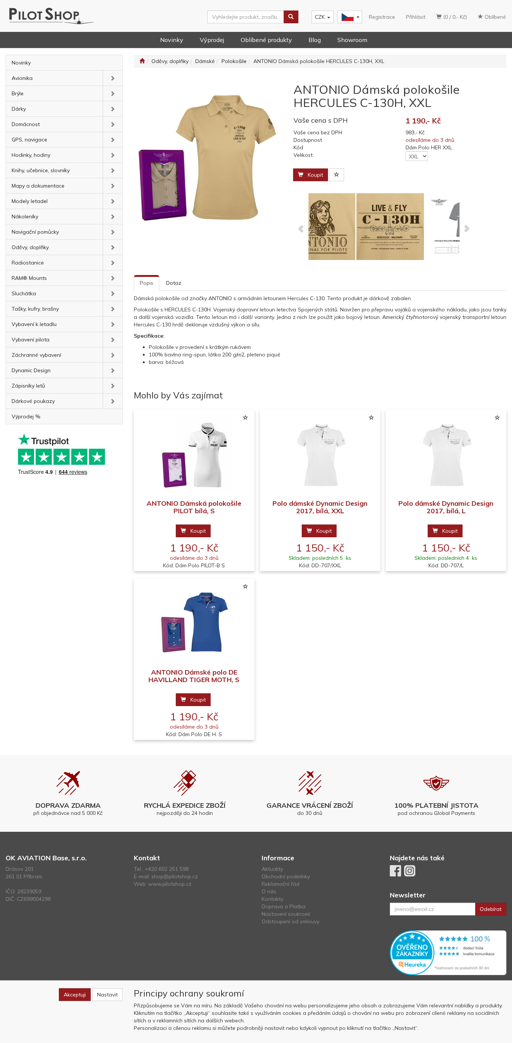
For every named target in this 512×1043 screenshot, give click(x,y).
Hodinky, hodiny (31, 155)
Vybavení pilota (30, 339)
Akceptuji (75, 994)
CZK (320, 17)
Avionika (22, 78)
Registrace (382, 17)
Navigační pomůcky (35, 231)
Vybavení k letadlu (34, 324)
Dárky (19, 108)
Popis (146, 283)
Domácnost (26, 124)
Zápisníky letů (28, 385)
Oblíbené (494, 17)
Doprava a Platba (283, 906)
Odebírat (491, 909)
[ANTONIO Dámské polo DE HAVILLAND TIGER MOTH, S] (194, 623)
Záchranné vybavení (36, 355)
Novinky (171, 40)
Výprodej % (26, 416)
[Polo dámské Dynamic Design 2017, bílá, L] (446, 454)
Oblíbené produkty (266, 40)
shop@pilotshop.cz (174, 876)
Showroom (352, 40)
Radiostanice (28, 262)
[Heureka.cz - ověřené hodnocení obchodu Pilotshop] (448, 952)
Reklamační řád (280, 884)
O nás (269, 891)
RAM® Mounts (29, 278)
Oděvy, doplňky (30, 247)
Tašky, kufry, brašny (35, 308)
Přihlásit (415, 17)
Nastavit (107, 994)
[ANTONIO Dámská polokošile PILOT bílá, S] (194, 454)
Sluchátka (24, 293)
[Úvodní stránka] (142, 61)
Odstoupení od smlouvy (290, 921)
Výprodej (212, 40)
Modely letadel (30, 201)
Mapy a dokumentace (38, 185)
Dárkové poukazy (33, 401)
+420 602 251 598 (167, 869)
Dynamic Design (31, 370)
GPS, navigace (29, 139)
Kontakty (272, 899)
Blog (314, 40)
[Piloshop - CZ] (348, 17)
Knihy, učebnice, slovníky (41, 170)
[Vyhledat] (290, 17)
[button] (112, 78)
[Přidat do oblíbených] (336, 174)
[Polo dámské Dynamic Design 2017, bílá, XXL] (320, 454)
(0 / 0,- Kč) (454, 17)
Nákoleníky (25, 216)
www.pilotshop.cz (170, 884)
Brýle (18, 93)
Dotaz (173, 283)
